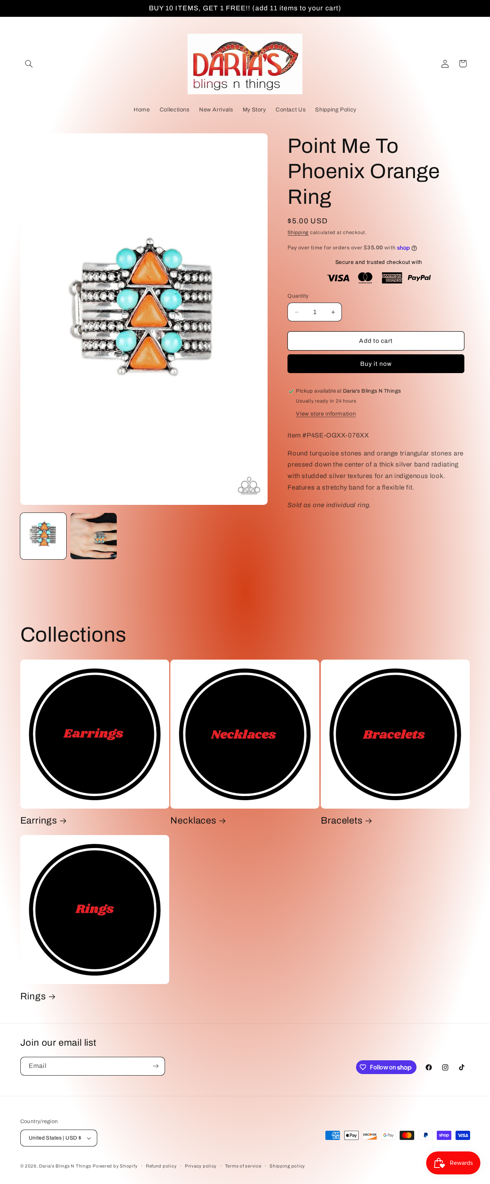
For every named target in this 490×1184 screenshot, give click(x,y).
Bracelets (341, 821)
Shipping (298, 233)
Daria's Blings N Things (65, 1166)
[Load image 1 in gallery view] (43, 536)
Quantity (298, 296)
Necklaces (193, 821)
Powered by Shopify (115, 1166)
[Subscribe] (155, 1066)
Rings (33, 996)
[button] (29, 63)
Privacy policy (201, 1166)
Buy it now (376, 364)
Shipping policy (287, 1166)
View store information (326, 414)
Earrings (38, 821)
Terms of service (243, 1166)
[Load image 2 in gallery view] (93, 536)
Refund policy (161, 1166)
